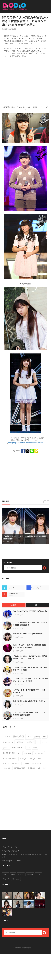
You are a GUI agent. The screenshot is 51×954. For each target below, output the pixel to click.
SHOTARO (31, 768)
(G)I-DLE (6, 748)
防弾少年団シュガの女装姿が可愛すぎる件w (29, 701)
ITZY (19, 753)
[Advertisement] (25, 81)
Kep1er (29, 741)
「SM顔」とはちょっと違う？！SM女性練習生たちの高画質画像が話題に (22, 537)
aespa (19, 741)
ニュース (6, 879)
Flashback (16, 879)
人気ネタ (13, 605)
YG (39, 768)
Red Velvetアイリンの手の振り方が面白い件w (30, 611)
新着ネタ (37, 605)
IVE (29, 736)
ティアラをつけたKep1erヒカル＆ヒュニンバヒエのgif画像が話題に (29, 713)
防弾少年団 (18, 736)
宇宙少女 (6, 763)
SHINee (26, 763)
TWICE (6, 736)
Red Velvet (18, 747)
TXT (38, 742)
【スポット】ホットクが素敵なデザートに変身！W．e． (29, 691)
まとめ (38, 874)
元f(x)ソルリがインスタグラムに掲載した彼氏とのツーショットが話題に (29, 646)
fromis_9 (23, 759)
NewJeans (28, 753)
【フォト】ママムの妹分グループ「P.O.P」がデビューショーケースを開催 (30, 679)
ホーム (5, 874)
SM (39, 758)
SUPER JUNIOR (19, 768)
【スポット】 (39, 753)
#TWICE (20, 874)
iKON (45, 768)
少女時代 (37, 737)
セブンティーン (8, 742)
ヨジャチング (36, 763)
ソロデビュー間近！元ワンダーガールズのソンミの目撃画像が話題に (30, 623)
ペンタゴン (7, 768)
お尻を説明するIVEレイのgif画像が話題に (28, 633)
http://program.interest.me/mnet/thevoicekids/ (25, 442)
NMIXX (35, 748)
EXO (28, 748)
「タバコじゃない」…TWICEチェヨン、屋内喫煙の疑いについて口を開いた (30, 657)
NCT (44, 737)
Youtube (30, 874)
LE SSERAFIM (9, 758)
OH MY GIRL (16, 763)
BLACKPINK (9, 753)
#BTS (13, 874)
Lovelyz (32, 759)
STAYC (44, 742)
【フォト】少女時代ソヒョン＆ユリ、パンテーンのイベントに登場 (30, 668)
